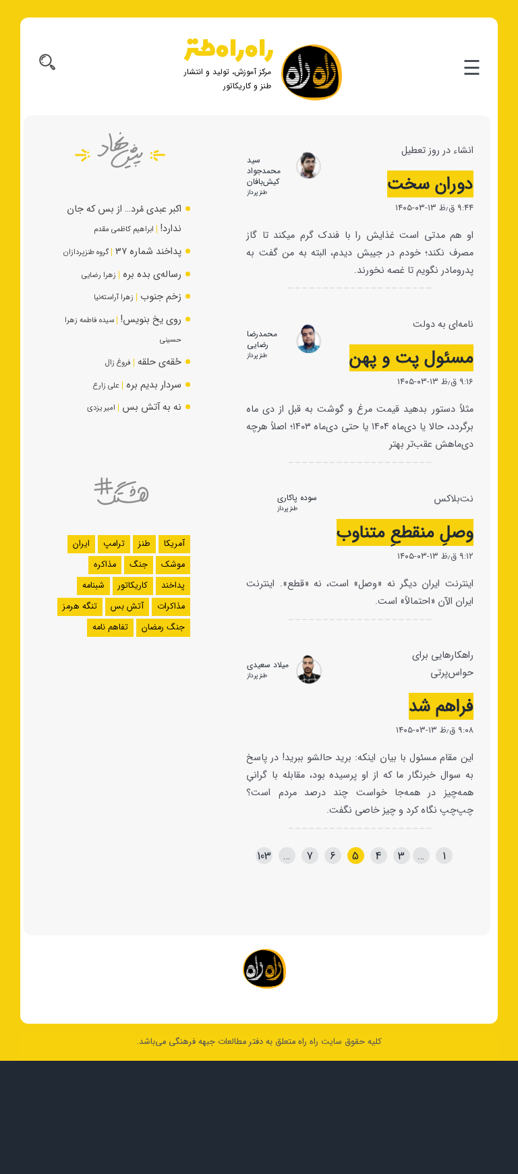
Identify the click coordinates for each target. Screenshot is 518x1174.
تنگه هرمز (80, 606)
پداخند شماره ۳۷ (148, 251)
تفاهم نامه (110, 627)
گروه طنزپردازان (86, 252)
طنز (144, 544)
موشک (173, 564)
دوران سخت (430, 184)
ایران (81, 544)
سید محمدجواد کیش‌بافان (264, 171)
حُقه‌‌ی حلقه (159, 362)
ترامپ (114, 544)
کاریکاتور (133, 585)
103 (264, 856)
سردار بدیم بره (153, 385)
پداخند (173, 585)
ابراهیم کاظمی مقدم (124, 229)
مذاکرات (171, 606)
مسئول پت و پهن (411, 357)
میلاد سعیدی (268, 664)
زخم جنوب (160, 297)
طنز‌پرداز (257, 192)
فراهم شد (441, 706)
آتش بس (127, 606)
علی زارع (106, 385)
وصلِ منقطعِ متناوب (405, 532)
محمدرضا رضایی (262, 339)
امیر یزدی (101, 408)
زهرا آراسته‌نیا (114, 297)
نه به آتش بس (151, 407)
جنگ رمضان (163, 627)
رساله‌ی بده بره (152, 274)
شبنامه (93, 585)
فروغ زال (118, 363)
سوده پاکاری (297, 497)
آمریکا (174, 544)
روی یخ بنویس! (151, 320)
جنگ (139, 564)
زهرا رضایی (99, 275)
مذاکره (105, 564)
